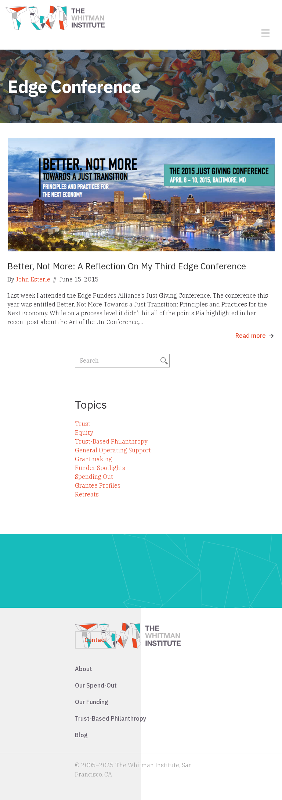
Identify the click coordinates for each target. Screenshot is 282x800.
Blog (81, 735)
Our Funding (91, 702)
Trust (82, 423)
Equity (84, 432)
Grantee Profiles (97, 485)
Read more (250, 335)
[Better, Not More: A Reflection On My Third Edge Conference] (141, 194)
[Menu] (265, 33)
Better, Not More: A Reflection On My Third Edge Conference (126, 266)
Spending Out (94, 476)
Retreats (87, 494)
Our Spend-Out (96, 685)
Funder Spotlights (100, 467)
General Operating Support (113, 450)
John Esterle (32, 279)
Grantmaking (93, 459)
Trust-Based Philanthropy (111, 441)
